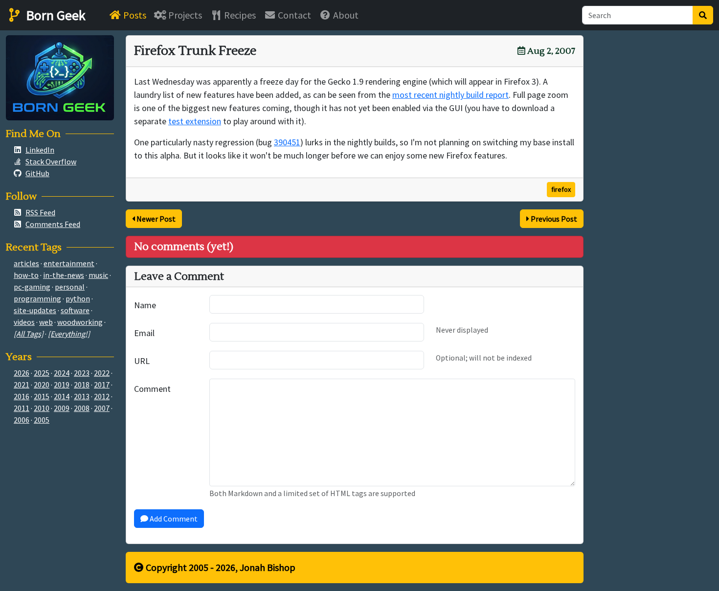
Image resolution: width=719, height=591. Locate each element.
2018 (82, 384)
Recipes (239, 15)
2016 (21, 396)
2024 (61, 373)
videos (24, 322)
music (98, 275)
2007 (102, 408)
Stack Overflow (50, 161)
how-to (26, 275)
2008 (82, 408)
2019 (61, 384)
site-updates (35, 310)
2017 (102, 384)
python (78, 298)
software (75, 310)
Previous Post (553, 219)
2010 (41, 408)
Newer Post (155, 219)
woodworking (80, 322)
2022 (102, 373)
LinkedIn (39, 150)
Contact (293, 15)
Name (145, 305)
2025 (41, 373)
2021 (21, 384)
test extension (194, 121)
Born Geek (54, 15)
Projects (184, 15)
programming (37, 298)
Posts (133, 15)
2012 (102, 396)
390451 (287, 142)
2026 (21, 373)
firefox (561, 189)
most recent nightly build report (450, 94)
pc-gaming (32, 287)
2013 (82, 396)
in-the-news (63, 275)
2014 (61, 396)
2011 (21, 408)
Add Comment (173, 518)
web (46, 322)
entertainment (69, 263)
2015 (41, 396)
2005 (41, 420)
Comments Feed (52, 224)
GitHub (37, 173)
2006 (21, 420)
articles (26, 263)
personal (70, 287)
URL (142, 360)
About (345, 15)
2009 (61, 408)
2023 (82, 373)
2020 (41, 384)
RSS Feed (40, 212)
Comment (152, 388)
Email (144, 333)
